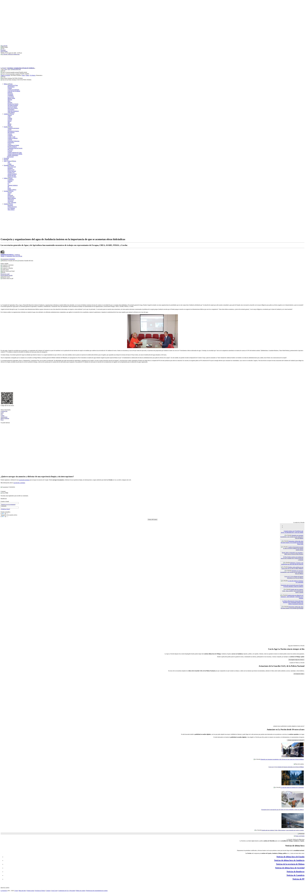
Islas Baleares (11, 132)
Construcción (4, 411)
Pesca (2, 419)
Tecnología (10, 201)
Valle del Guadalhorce (13, 111)
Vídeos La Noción (5, 75)
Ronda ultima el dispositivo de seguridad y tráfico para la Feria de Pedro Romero (292, 553)
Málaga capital (11, 98)
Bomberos (10, 168)
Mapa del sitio (22, 890)
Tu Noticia (32, 75)
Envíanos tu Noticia (40, 890)
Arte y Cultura (7, 161)
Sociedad (6, 191)
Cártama (10, 88)
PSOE (9, 188)
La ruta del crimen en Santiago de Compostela (292, 787)
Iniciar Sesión (4, 51)
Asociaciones (4, 417)
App (9, 69)
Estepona (10, 92)
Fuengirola (10, 94)
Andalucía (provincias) (13, 128)
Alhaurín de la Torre (13, 85)
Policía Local (11, 169)
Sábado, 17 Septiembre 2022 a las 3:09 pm (11, 256)
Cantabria (10, 135)
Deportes (6, 159)
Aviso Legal (54, 890)
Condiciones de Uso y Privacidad (66, 890)
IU (8, 184)
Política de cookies (80, 890)
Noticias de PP (298, 879)
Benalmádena (11, 86)
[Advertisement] (48, 12)
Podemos (10, 181)
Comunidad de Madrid (13, 145)
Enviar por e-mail (5, 274)
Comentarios (11, 259)
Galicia (9, 144)
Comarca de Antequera (13, 89)
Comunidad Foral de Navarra (15, 148)
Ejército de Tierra (12, 176)
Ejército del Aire (12, 175)
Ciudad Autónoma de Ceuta (15, 152)
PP (8, 186)
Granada (10, 119)
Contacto (48, 890)
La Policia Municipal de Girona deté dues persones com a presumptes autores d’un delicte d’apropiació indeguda (292, 602)
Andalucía (6, 114)
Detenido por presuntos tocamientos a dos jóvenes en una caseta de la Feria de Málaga (291, 537)
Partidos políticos (12, 189)
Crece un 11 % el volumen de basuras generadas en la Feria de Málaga (293, 577)
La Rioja (10, 151)
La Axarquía (11, 96)
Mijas (9, 101)
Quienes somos (30, 890)
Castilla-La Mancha (12, 138)
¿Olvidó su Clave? (5, 509)
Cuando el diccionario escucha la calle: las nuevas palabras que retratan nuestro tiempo (293, 548)
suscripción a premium (19, 482)
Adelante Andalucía (13, 185)
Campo (2, 415)
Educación (10, 195)
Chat (2, 69)
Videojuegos (11, 199)
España (6, 126)
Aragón (9, 129)
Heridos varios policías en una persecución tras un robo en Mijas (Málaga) (292, 567)
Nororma (10, 102)
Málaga (6, 84)
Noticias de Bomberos (295, 871)
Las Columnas (11, 208)
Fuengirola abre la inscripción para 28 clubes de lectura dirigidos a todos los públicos (292, 585)
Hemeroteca (39, 75)
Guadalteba (10, 95)
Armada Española (12, 174)
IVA (2, 414)
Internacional (10, 156)
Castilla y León (11, 136)
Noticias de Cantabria (295, 875)
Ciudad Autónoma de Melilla (15, 154)
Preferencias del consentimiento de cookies (97, 890)
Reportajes (10, 205)
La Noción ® (4, 890)
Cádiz (9, 116)
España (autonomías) (13, 155)
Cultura (9, 164)
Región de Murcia (12, 146)
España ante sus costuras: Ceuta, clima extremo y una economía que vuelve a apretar (292, 591)
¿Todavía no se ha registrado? (8, 504)
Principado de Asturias (13, 131)
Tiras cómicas (11, 209)
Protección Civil (12, 166)
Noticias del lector (12, 206)
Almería (10, 115)
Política (6, 178)
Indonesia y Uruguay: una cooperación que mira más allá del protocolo (292, 563)
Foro (5, 69)
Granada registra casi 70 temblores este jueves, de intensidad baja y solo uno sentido (292, 531)
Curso (2, 412)
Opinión (6, 204)
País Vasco (10, 149)
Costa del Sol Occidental (14, 91)
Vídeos (27, 75)
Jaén (9, 122)
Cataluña (10, 139)
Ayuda (16, 890)
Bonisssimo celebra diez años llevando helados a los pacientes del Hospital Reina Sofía (292, 542)
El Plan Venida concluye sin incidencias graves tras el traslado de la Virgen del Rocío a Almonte (292, 558)
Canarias (10, 134)
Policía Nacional (12, 171)
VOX (9, 182)
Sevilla (9, 125)
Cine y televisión (12, 202)
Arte (9, 162)
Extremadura (11, 142)
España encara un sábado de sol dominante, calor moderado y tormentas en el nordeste (292, 597)
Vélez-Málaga (11, 112)
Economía (6, 158)
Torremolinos (11, 109)
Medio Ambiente (5, 418)
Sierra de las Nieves (13, 108)
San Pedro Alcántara (16, 75)
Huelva (9, 121)
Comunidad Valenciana (13, 141)
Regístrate (3, 50)
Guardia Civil (11, 172)
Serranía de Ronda (12, 106)
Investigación (11, 196)
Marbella (10, 99)
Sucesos (10, 192)
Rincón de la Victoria (13, 104)
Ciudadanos (11, 179)
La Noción (3, 68)
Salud (9, 194)
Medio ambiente (12, 198)
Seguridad (6, 165)
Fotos (23, 75)
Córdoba (10, 118)
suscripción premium (24, 480)
